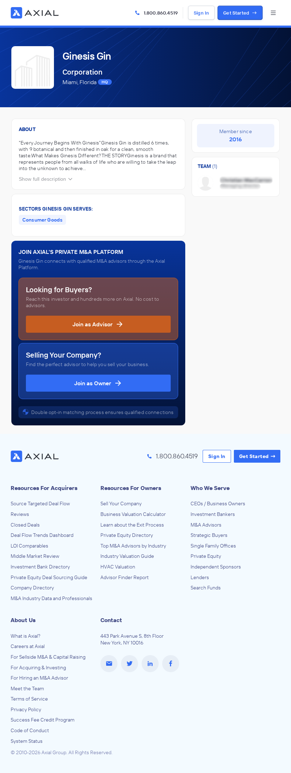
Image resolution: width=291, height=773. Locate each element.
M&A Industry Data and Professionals (51, 598)
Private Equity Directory (126, 535)
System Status (27, 741)
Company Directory (32, 587)
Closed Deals (25, 525)
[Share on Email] (108, 663)
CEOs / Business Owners (218, 503)
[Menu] (273, 13)
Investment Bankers (213, 514)
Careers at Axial (28, 646)
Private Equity (206, 556)
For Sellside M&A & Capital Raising (48, 657)
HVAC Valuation (117, 567)
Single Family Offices (213, 546)
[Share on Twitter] (129, 663)
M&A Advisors (206, 525)
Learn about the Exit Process (132, 525)
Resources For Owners (130, 487)
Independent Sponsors (216, 567)
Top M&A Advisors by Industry (133, 546)
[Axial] (35, 12)
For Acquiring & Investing (38, 667)
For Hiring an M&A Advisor (39, 678)
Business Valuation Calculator (133, 514)
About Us (23, 620)
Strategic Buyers (209, 535)
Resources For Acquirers (44, 487)
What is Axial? (25, 636)
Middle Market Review (35, 556)
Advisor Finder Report (124, 577)
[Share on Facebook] (170, 663)
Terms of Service (29, 699)
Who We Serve (210, 487)
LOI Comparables (29, 546)
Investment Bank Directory (40, 567)
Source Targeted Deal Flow (40, 503)
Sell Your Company (121, 503)
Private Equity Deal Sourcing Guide (49, 577)
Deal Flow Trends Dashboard (42, 535)
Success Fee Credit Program (43, 720)
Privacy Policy (26, 709)
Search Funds (206, 587)
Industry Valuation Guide (127, 556)
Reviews (20, 514)
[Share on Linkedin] (150, 663)
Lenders (200, 577)
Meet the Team (27, 688)
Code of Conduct (30, 730)
